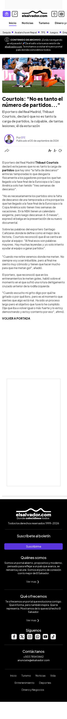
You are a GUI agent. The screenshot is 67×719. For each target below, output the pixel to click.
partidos (8, 170)
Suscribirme (33, 546)
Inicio (12, 23)
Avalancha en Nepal (26, 32)
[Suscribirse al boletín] (7, 14)
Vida (53, 675)
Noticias (27, 23)
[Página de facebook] (14, 638)
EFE (23, 137)
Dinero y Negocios (33, 689)
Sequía (7, 32)
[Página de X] (22, 638)
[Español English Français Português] (61, 14)
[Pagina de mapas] (54, 14)
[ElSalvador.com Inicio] (34, 13)
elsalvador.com (13, 46)
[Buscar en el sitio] (15, 14)
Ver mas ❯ (32, 581)
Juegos (54, 32)
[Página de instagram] (30, 638)
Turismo (44, 23)
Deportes (45, 682)
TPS (43, 32)
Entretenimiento (24, 682)
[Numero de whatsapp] (37, 638)
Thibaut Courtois (46, 162)
